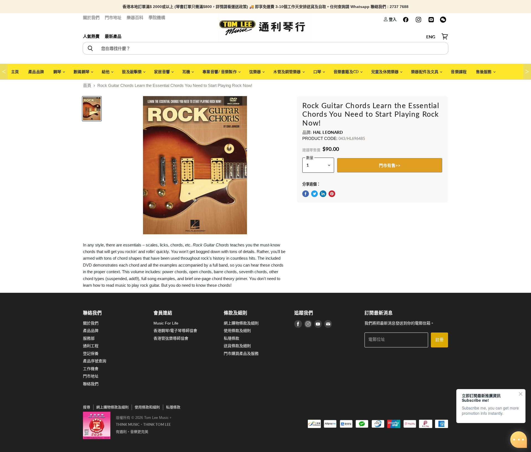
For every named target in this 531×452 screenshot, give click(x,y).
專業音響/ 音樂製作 (220, 71)
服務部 (89, 338)
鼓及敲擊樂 (132, 71)
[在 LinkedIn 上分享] (323, 193)
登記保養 (90, 353)
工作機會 (90, 368)
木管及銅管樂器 (287, 71)
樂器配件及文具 (425, 71)
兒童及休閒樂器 (385, 71)
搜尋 (86, 407)
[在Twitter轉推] (314, 193)
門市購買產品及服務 (241, 353)
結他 (106, 71)
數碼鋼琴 (82, 71)
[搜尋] (90, 48)
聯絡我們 (90, 384)
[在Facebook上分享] (305, 193)
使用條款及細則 (237, 330)
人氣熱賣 (91, 36)
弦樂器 (255, 71)
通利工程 (90, 346)
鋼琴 (57, 71)
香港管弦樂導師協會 (170, 338)
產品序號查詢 (94, 361)
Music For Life (165, 323)
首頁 (87, 85)
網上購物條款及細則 (241, 323)
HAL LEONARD (328, 132)
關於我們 (91, 17)
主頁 (15, 71)
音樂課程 (459, 71)
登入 (392, 19)
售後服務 (484, 71)
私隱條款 (231, 338)
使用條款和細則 (147, 407)
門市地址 (113, 17)
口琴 (317, 71)
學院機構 (157, 17)
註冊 (439, 340)
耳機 (186, 71)
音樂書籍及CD (347, 71)
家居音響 (162, 71)
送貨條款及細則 (237, 346)
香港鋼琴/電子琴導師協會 (175, 330)
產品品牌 (36, 71)
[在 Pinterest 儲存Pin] (332, 193)
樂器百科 (135, 17)
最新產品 (113, 36)
